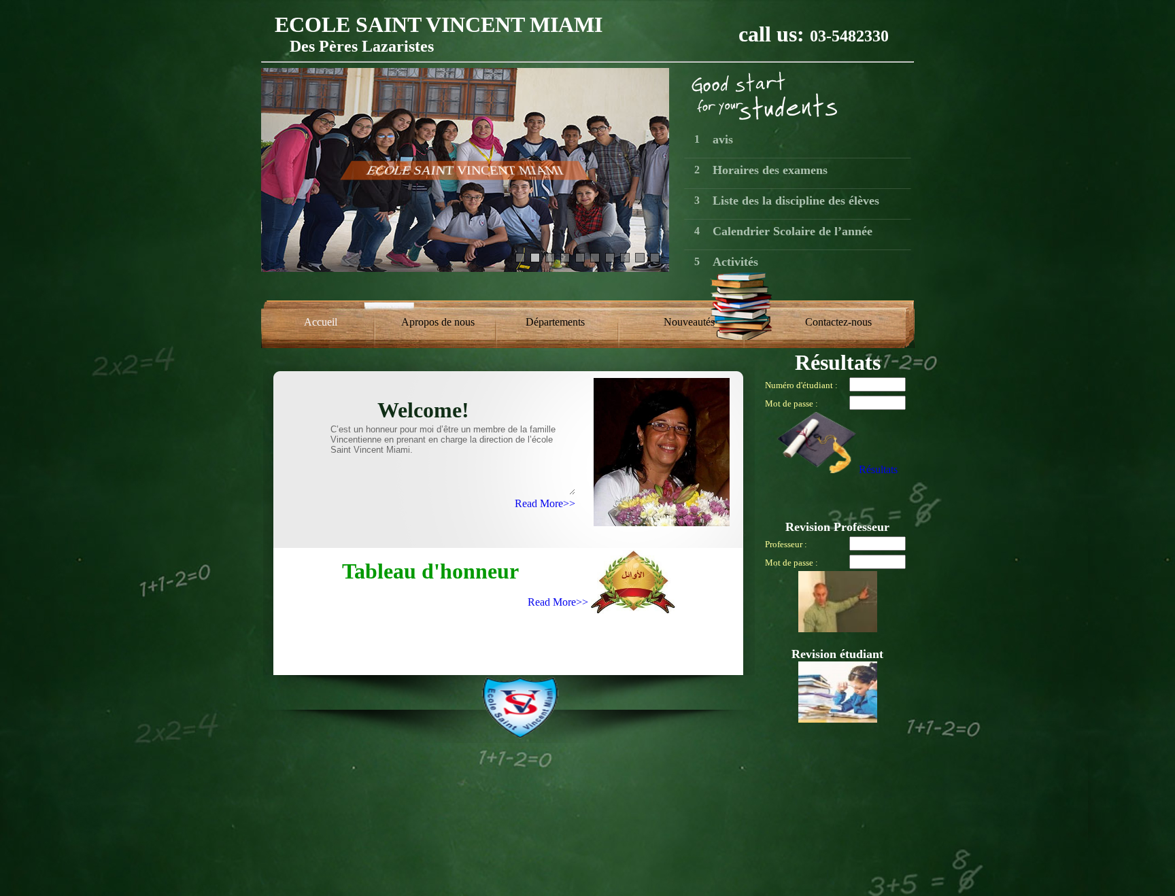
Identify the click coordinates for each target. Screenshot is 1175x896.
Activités (735, 262)
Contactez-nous (838, 322)
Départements (555, 322)
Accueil (320, 322)
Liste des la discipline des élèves (796, 200)
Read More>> (545, 503)
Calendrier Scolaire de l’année (792, 231)
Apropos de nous (438, 322)
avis (723, 139)
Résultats (878, 469)
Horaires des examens (770, 170)
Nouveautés (689, 322)
